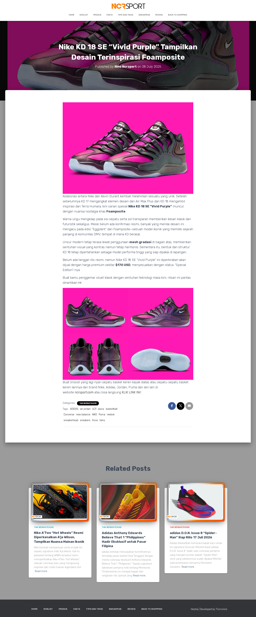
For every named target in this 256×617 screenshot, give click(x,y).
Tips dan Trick (125, 15)
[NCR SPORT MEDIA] (128, 6)
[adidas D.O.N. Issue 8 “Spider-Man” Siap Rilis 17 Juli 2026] (196, 501)
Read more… (42, 571)
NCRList (84, 15)
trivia (95, 420)
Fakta (110, 15)
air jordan (85, 408)
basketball (111, 408)
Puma (102, 414)
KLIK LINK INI (131, 392)
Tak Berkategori (87, 403)
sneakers (85, 420)
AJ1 (94, 408)
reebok (111, 414)
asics (101, 408)
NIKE (94, 414)
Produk (97, 15)
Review (159, 15)
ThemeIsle (221, 609)
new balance (83, 414)
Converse (69, 414)
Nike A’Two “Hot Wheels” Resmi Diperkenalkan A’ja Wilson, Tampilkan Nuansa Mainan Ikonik (59, 537)
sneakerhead (71, 420)
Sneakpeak (144, 15)
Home (71, 15)
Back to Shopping (177, 15)
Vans (102, 420)
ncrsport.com (84, 392)
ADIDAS (74, 408)
